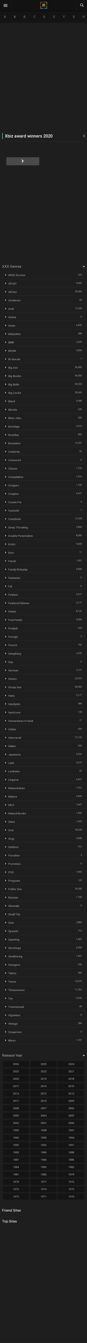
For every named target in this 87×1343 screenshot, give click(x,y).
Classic (13, 468)
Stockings (14, 948)
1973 (71, 1189)
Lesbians (14, 771)
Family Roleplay (17, 569)
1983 (43, 1167)
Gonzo (12, 678)
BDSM (12, 350)
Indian (12, 729)
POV (11, 872)
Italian (12, 746)
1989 (43, 1152)
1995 (43, 1137)
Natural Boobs (17, 813)
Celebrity (14, 451)
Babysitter (14, 334)
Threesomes (16, 990)
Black (11, 401)
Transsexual (16, 1006)
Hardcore (14, 712)
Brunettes (14, 443)
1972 (16, 1196)
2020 (16, 1078)
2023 (16, 1071)
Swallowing (15, 956)
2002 (16, 1123)
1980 (43, 1174)
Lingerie (13, 779)
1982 (71, 1167)
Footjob (13, 628)
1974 (43, 1189)
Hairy (11, 695)
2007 (43, 1108)
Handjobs (14, 704)
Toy (10, 998)
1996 (16, 1137)
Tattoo (12, 973)
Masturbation (16, 788)
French (12, 645)
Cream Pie (15, 502)
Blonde (12, 409)
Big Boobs (14, 376)
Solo (11, 922)
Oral (10, 830)
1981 (16, 1174)
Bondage (14, 426)
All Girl (12, 283)
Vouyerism (15, 1032)
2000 (71, 1123)
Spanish (13, 931)
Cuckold (13, 510)
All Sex (12, 292)
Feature (13, 594)
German (13, 670)
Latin (11, 763)
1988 (71, 1152)
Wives (12, 1040)
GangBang (14, 653)
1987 (16, 1159)
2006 (71, 1108)
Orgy (11, 838)
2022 (43, 1071)
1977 (43, 1181)
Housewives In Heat (20, 720)
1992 (43, 1145)
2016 (43, 1086)
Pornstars (14, 863)
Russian (13, 897)
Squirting (13, 939)
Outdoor (13, 847)
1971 (43, 1196)
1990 (16, 1152)
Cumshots (14, 519)
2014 (16, 1093)
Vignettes (14, 1015)
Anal (11, 308)
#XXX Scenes (16, 275)
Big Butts (13, 384)
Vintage (13, 1023)
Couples (13, 493)
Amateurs (14, 300)
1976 (71, 1181)
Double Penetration (20, 535)
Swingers (14, 964)
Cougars (13, 485)
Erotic (12, 544)
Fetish (12, 611)
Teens (12, 981)
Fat (10, 586)
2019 (43, 1078)
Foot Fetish (15, 620)
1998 (43, 1130)
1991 (71, 1145)
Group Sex (15, 687)
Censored (14, 460)
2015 (71, 1086)
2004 (43, 1115)
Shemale (13, 906)
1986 (43, 1159)
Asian (11, 325)
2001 (43, 1123)
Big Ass (13, 367)
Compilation (15, 477)
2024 (71, 1064)
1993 (16, 1145)
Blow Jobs (14, 418)
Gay (10, 662)
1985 (71, 1159)
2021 (71, 1071)
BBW (11, 342)
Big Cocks (14, 392)
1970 (71, 1196)
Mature (12, 796)
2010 (43, 1100)
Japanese (14, 754)
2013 (43, 1093)
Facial (12, 561)
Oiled (11, 821)
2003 (71, 1115)
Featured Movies (18, 603)
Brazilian (13, 435)
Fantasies (14, 578)
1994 (71, 1137)
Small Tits (14, 914)
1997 (71, 1130)
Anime (12, 317)
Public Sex (15, 889)
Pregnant (14, 880)
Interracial (14, 737)
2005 (16, 1115)
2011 (16, 1100)
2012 (71, 1093)
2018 (71, 1078)
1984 (16, 1167)
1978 (16, 1181)
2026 (16, 1064)
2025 (43, 1064)
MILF (11, 805)
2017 (16, 1086)
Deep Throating (18, 527)
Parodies (14, 855)
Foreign (13, 636)
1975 (16, 1189)
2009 (71, 1100)
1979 (71, 1174)
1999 (16, 1130)
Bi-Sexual (14, 359)
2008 (16, 1108)
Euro (11, 552)
